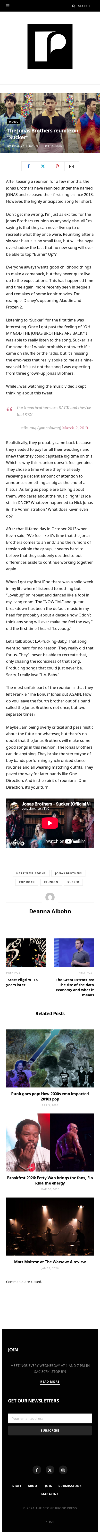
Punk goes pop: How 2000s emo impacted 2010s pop (50, 1096)
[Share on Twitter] (43, 166)
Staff (17, 1486)
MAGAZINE (50, 1494)
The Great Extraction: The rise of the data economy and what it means (75, 987)
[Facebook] (37, 1470)
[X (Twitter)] (50, 1470)
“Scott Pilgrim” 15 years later (22, 982)
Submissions (70, 1486)
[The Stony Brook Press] (50, 46)
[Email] (71, 166)
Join (49, 1486)
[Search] (73, 5)
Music (13, 121)
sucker (73, 882)
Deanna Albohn (25, 146)
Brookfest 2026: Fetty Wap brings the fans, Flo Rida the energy (50, 1180)
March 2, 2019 (75, 428)
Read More (50, 1382)
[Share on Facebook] (28, 166)
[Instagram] (63, 1470)
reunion (51, 882)
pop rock (27, 882)
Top (51, 1522)
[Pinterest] (57, 166)
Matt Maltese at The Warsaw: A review (50, 1261)
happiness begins (31, 873)
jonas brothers (68, 873)
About (33, 1486)
